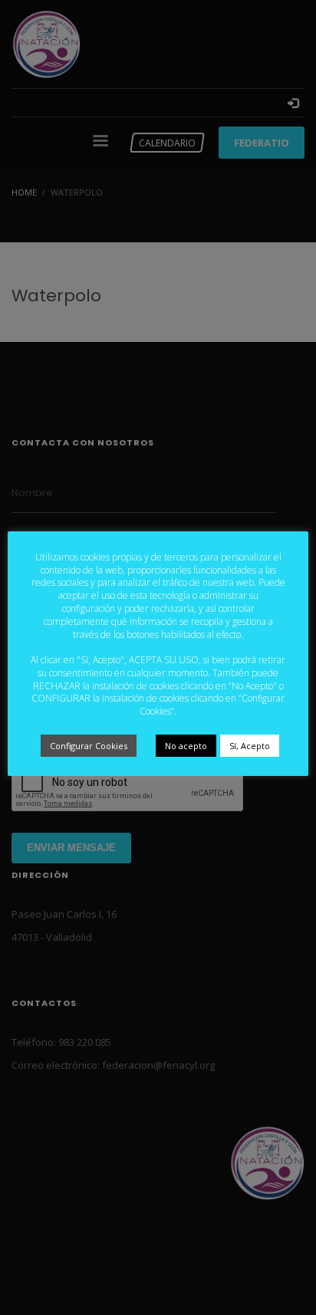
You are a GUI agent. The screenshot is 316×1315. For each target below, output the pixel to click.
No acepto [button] (186, 745)
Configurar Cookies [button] (88, 745)
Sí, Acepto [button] (249, 745)
